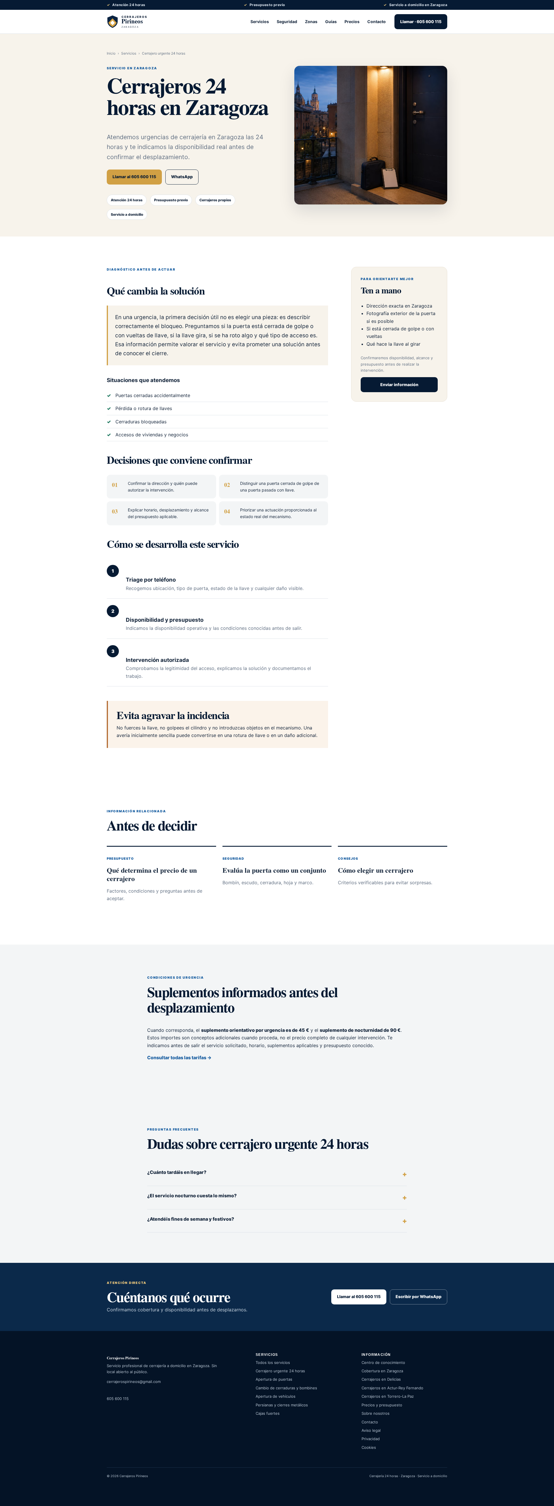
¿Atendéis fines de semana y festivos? (190, 1219)
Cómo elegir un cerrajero (375, 870)
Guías (331, 21)
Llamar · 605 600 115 (420, 21)
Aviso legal (371, 1430)
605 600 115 (118, 1398)
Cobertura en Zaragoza (382, 1371)
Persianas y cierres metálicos (282, 1405)
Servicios (259, 21)
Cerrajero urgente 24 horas (280, 1371)
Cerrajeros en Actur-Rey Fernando (392, 1388)
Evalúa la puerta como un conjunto (274, 870)
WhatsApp (182, 176)
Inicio (111, 53)
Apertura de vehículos (275, 1396)
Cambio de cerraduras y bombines (286, 1388)
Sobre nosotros (376, 1413)
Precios (352, 21)
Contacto (376, 21)
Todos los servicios (273, 1362)
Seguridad (287, 21)
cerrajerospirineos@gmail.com (134, 1381)
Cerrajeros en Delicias (381, 1379)
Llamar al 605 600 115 (134, 176)
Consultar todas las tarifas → (179, 1057)
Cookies (369, 1447)
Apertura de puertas (274, 1379)
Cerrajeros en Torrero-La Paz (388, 1396)
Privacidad (371, 1438)
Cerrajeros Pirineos (123, 1357)
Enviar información (399, 384)
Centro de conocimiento (383, 1362)
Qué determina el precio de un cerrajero (152, 874)
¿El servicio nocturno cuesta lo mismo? (192, 1195)
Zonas (311, 21)
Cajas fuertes (268, 1413)
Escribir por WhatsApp (418, 1296)
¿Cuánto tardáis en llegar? (176, 1172)
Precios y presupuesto (382, 1405)
